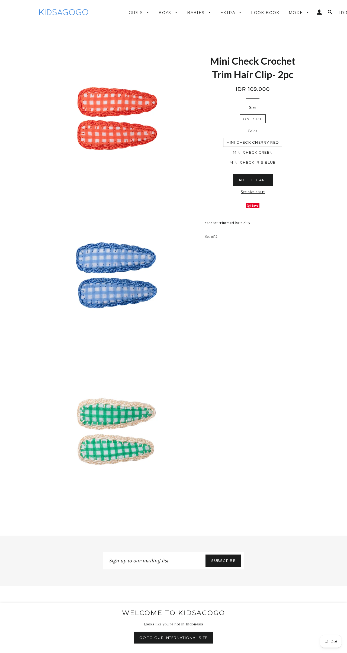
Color (253, 130)
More (296, 12)
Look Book (265, 12)
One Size (252, 119)
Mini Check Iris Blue (252, 162)
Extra (228, 12)
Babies (196, 12)
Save (255, 205)
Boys (166, 12)
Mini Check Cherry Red (252, 142)
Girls (136, 12)
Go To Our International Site (173, 637)
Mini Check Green (253, 152)
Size (252, 107)
